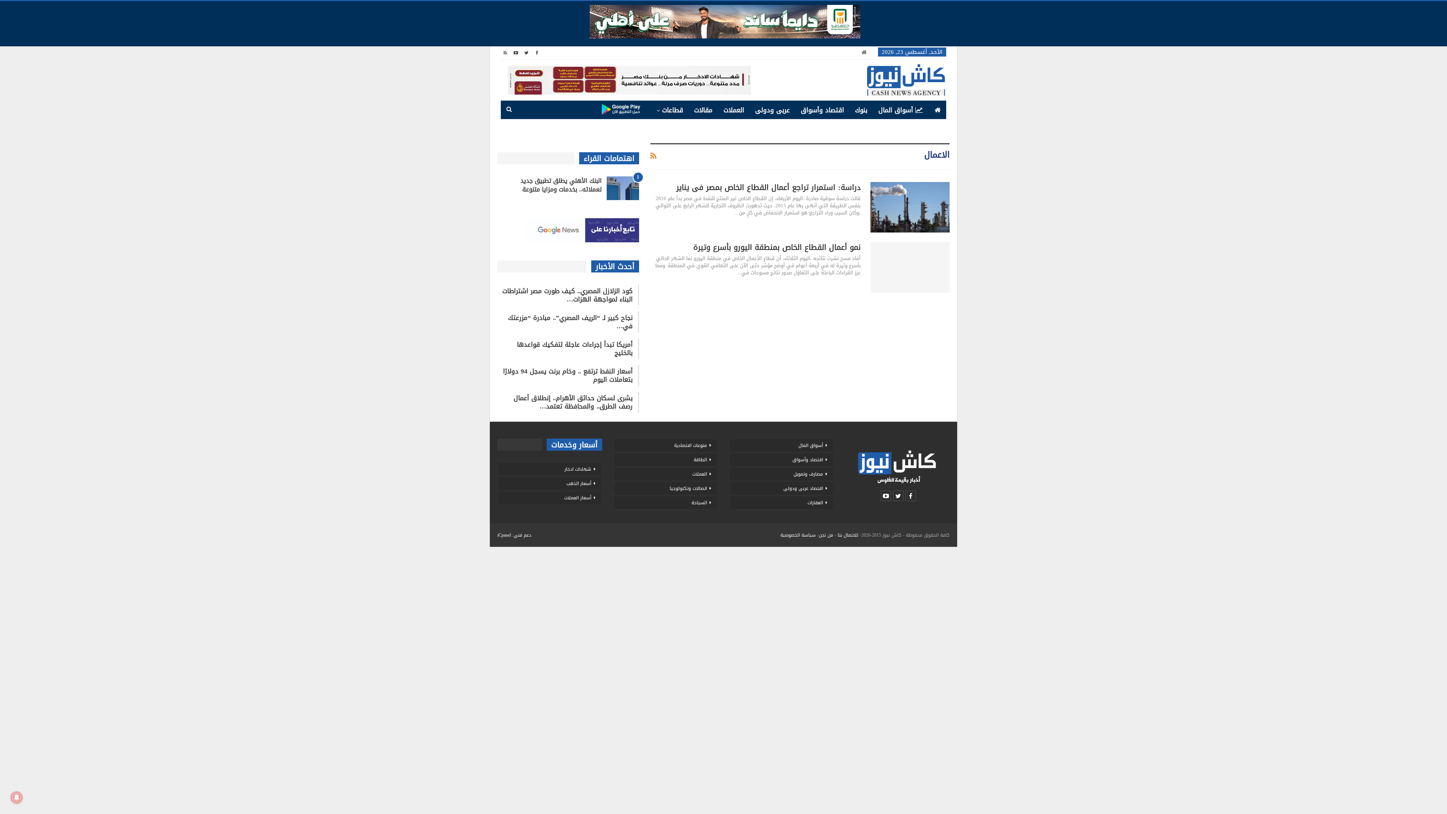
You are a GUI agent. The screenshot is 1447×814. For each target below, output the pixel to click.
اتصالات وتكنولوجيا (688, 488)
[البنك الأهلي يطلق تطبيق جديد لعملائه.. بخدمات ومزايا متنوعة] (623, 188)
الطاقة (700, 460)
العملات (734, 110)
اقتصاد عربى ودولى (803, 488)
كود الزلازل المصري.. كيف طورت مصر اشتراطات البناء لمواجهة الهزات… (567, 295)
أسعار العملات (577, 498)
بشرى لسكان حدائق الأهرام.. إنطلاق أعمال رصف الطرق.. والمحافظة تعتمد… (573, 402)
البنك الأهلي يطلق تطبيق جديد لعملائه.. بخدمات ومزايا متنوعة (561, 185)
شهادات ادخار (577, 469)
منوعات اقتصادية (690, 445)
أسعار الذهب (578, 483)
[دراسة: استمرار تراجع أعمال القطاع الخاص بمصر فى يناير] (910, 207)
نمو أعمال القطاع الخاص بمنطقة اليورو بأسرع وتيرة (777, 247)
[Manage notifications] (17, 797)
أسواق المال (895, 110)
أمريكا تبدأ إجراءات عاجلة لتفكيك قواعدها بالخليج (575, 348)
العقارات (815, 503)
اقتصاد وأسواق (822, 110)
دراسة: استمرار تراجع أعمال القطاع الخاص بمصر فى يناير (768, 187)
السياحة (699, 503)
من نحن (826, 535)
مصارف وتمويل (808, 474)
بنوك (861, 110)
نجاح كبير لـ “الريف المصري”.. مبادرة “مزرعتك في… (570, 322)
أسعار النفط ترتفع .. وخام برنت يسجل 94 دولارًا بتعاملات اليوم (568, 375)
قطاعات (672, 110)
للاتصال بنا (848, 535)
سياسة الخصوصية (798, 535)
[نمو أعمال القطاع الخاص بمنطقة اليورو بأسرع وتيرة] (910, 267)
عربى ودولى (772, 110)
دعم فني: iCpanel (514, 535)
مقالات (703, 110)
